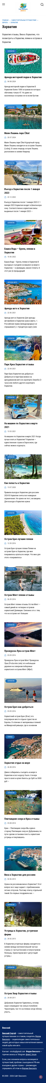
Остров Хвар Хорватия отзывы (20, 993)
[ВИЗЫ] (23, 869)
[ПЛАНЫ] (23, 757)
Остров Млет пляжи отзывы (19, 595)
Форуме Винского (29, 1068)
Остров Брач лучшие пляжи (18, 539)
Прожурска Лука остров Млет (20, 651)
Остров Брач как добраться (18, 707)
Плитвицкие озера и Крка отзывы (21, 818)
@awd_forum (31, 1054)
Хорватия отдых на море (17, 762)
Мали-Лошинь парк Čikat (16, 133)
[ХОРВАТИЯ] (23, 71)
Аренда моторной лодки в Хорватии (23, 77)
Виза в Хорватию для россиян (19, 874)
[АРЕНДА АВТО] (23, 302)
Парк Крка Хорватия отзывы (19, 364)
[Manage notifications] (41, 1077)
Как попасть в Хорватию (17, 483)
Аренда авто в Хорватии (16, 308)
